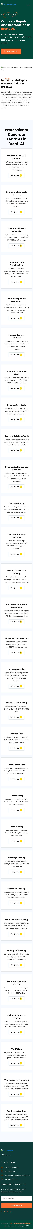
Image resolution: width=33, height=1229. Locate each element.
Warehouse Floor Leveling (16, 1080)
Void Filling (16, 1049)
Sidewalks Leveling (16, 888)
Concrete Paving (16, 503)
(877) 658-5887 (12, 51)
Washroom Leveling (16, 1111)
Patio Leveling (16, 733)
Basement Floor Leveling (16, 638)
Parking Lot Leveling (16, 950)
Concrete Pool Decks (16, 405)
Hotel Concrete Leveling (16, 919)
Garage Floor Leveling (16, 703)
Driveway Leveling (16, 669)
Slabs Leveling (16, 795)
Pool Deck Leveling (16, 764)
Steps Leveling (16, 826)
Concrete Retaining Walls (16, 436)
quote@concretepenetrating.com (17, 1175)
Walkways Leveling (16, 857)
